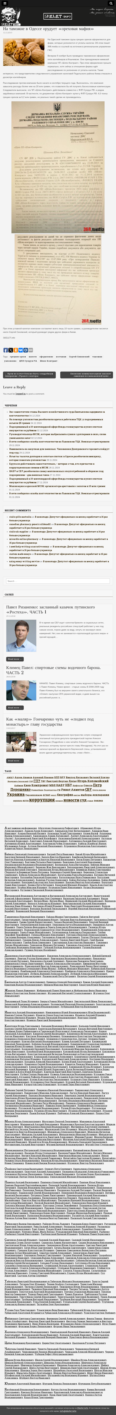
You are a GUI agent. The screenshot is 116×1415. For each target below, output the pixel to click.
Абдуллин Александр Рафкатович (58, 828)
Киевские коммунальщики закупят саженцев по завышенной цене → (90, 374)
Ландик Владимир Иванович (45, 1095)
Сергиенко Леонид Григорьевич (42, 1255)
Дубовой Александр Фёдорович (88, 973)
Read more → (15, 659)
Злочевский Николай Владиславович (73, 1004)
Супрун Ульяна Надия (76, 1270)
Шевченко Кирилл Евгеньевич (38, 1365)
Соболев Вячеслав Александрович (95, 1260)
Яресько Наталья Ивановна (37, 1392)
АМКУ (10, 777)
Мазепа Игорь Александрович (23, 1121)
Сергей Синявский (79, 356)
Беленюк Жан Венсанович (51, 867)
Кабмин (18, 785)
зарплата (17, 800)
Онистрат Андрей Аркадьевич (42, 1171)
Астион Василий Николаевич (45, 846)
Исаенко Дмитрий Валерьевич (44, 1020)
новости (71, 799)
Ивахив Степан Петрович (20, 1015)
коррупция (42, 800)
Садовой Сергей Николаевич (88, 1239)
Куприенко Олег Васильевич (47, 1082)
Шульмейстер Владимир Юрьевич (68, 1375)
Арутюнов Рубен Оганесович (60, 843)
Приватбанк (37, 790)
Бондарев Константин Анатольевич (43, 882)
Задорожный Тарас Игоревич (22, 1001)
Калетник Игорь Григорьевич (22, 1026)
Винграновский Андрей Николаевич (84, 903)
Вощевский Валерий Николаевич (35, 911)
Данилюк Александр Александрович (69, 955)
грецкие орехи (18, 356)
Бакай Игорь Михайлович (90, 854)
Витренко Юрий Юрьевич (48, 906)
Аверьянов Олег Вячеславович (72, 830)
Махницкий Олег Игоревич (61, 1129)
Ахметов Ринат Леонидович (21, 848)
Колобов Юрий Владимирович (44, 1051)
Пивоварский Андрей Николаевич (86, 1195)
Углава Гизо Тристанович (20, 1310)
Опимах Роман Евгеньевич (59, 1174)
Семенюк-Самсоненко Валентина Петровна (81, 1250)
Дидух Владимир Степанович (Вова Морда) (30, 968)
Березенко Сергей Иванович (66, 872)
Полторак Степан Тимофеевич (60, 1205)
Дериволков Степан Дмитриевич (24, 963)
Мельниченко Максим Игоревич (78, 1134)
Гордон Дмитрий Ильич (74, 939)
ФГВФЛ (46, 795)
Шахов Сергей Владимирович (52, 1360)
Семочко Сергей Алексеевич (55, 1252)
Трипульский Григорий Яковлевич (78, 1296)
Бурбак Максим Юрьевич (32, 887)
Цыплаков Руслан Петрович (89, 1343)
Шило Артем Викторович (44, 1367)
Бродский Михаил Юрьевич (71, 884)
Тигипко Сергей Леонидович (41, 1286)
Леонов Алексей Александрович (63, 1098)
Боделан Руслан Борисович (52, 879)
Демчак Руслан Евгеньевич (33, 958)
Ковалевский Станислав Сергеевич (90, 1044)
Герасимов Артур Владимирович (72, 924)
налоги (33, 356)
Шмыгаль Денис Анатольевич (34, 1372)
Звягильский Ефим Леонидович (93, 1001)
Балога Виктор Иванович (56, 857)
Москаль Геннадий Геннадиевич (87, 1142)
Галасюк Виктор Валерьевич (76, 919)
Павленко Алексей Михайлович (59, 1182)
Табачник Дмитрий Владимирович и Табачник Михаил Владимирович (48, 1281)
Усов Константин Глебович (99, 1312)
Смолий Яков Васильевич (59, 1260)
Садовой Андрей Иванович (54, 1239)
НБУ (68, 785)
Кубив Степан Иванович (34, 1074)
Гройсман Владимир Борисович (23, 947)
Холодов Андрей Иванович (75, 1334)
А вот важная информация (21, 828)
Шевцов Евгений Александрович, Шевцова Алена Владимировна (42, 1362)
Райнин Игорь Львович (56, 1223)
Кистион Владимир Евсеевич (43, 1036)
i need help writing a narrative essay (29, 546)
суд (83, 800)
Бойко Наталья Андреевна (84, 879)
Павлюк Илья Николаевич (94, 1182)
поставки (61, 356)
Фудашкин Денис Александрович (81, 1323)
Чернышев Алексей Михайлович (84, 1351)
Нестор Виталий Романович (45, 1158)
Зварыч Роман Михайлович (56, 1001)
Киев (27, 785)
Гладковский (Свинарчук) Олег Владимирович (52, 929)
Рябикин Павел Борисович (94, 1234)
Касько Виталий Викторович (95, 1028)
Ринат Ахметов (72, 789)
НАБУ (60, 785)
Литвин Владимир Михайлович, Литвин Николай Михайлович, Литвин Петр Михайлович (56, 1102)
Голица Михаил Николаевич (48, 934)
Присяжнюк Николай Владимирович (44, 1210)
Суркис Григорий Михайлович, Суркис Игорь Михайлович (64, 1273)
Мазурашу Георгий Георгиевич (60, 1121)
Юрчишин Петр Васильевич (94, 1383)
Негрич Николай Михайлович (39, 1155)
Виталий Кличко (99, 777)
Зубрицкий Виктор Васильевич (79, 1006)
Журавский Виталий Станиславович (70, 993)
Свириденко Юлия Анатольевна (66, 1245)
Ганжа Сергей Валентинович (36, 922)
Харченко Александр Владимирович (27, 1332)
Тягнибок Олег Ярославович (53, 1304)
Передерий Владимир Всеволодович (82, 1192)
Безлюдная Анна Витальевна (72, 864)
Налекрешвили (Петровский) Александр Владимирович (38, 1150)
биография (65, 794)
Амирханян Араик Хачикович (51, 835)
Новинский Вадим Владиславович (45, 1163)
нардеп (59, 800)
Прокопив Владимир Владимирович (49, 1215)
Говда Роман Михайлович (35, 932)
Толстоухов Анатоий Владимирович (41, 1291)
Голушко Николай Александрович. (87, 934)
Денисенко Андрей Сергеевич (47, 961)
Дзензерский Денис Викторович (89, 966)
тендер (98, 800)
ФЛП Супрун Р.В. (28, 361)
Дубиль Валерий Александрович (49, 973)
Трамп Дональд (74, 1294)
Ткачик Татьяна (78, 1289)
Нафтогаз (78, 785)
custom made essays (20, 554)
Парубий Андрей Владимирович (75, 1187)
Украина (16, 794)
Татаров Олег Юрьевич (32, 1284)
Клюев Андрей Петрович (76, 1041)
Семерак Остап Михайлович (21, 1252)
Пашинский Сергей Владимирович (39, 1192)
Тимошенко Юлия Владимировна (79, 1286)
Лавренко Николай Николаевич (55, 1090)
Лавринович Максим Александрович (46, 1092)
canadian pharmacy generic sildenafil (30, 524)
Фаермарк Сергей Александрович (66, 1318)
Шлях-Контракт (48, 361)
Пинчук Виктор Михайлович (39, 1200)
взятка (77, 795)
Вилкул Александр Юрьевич (44, 903)
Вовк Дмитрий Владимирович (82, 906)
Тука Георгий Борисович (47, 1301)
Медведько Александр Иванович (66, 1131)
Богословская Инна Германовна (77, 877)
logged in (21, 393)
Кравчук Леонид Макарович (82, 1064)
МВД (52, 785)
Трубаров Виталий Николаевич (40, 1299)
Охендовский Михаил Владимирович (72, 1176)
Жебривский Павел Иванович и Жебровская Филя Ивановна (72, 990)
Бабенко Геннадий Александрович (25, 854)
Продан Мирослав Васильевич (84, 1213)
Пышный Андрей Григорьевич (88, 1218)
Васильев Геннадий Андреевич (81, 898)
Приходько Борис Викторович (47, 1213)
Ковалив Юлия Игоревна (19, 1046)
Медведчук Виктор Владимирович (25, 1131)
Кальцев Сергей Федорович (94, 1026)
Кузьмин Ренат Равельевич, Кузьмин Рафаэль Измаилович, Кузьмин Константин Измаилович (58, 1075)
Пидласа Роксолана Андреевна (23, 1197)
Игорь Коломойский (93, 781)
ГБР (31, 781)
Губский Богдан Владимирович (62, 947)
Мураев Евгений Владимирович (65, 1144)
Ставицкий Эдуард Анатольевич (64, 1265)
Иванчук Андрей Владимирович (24, 1012)
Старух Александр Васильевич (37, 1268)
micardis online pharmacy (23, 539)
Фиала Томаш (94, 1318)
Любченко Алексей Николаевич (75, 1113)
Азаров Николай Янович (32, 833)
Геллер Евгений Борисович (35, 924)
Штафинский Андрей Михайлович (25, 1375)
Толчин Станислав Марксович (82, 1291)
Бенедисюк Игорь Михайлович (56, 869)
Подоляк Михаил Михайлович (23, 1205)
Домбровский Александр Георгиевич (42, 971)
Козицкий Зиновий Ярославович (41, 1049)
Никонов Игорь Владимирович (59, 1160)
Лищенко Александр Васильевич (85, 1103)
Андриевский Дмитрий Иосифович (35, 838)
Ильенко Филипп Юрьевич (20, 1017)
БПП (57, 777)
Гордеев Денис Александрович (40, 939)
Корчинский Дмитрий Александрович (65, 1059)
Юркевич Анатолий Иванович (23, 1383)
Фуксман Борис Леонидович (35, 1326)
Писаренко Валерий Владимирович (79, 1200)
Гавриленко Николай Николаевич (25, 916)
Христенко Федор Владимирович (88, 1337)
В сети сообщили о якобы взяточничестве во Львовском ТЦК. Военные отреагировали (59, 441)
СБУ (88, 789)
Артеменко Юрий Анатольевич (23, 843)
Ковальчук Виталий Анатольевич (54, 1046)
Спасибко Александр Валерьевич (24, 1265)
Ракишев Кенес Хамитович (87, 1223)
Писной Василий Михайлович (52, 1202)
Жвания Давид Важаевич (20, 990)
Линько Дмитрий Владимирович (37, 1100)
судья (90, 800)
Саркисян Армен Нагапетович (59, 1242)
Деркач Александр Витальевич (63, 963)
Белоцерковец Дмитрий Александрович (91, 867)
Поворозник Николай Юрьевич (90, 1202)
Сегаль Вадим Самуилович (70, 1247)
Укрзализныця (33, 795)
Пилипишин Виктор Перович (59, 1197)
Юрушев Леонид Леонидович (59, 1383)
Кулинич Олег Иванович (85, 1079)
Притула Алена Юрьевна (81, 1210)
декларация (100, 794)
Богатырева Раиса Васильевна (75, 874)
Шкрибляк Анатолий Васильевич (73, 1370)
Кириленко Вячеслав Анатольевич (87, 1033)
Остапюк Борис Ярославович (93, 1174)
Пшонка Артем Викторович (21, 1218)
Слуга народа (99, 790)
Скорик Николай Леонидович (80, 1255)
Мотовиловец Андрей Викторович (25, 1144)
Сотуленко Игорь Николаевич (92, 1263)
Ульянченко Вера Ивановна (53, 1310)
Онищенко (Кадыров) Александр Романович (88, 1171)
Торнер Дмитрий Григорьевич (46, 1294)
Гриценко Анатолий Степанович (85, 945)
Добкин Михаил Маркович (74, 968)
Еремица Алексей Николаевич (64, 982)
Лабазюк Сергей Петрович (20, 1090)
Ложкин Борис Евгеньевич (60, 1105)
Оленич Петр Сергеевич (58, 1168)
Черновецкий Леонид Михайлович (43, 1351)
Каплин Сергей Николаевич (21, 1028)
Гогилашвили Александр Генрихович (74, 932)
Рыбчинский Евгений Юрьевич (59, 1234)
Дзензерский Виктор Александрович (46, 966)
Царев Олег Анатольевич (56, 1343)
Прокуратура (50, 790)
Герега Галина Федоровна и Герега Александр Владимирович (51, 927)
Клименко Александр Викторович (25, 1038)
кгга (26, 800)
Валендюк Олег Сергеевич (47, 898)
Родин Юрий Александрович (63, 1229)
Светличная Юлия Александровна (25, 1245)
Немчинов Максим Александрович (79, 1155)
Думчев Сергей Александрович (23, 976)
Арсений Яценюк (43, 777)
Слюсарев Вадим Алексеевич (47, 1257)
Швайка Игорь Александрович (88, 1360)
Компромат (40, 785)
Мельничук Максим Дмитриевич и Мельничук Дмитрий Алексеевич (59, 1135)
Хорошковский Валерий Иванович (47, 1337)
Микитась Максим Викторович (43, 1139)
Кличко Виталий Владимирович (41, 1041)
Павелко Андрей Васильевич (22, 1182)
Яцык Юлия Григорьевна (38, 1397)
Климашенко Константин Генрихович (84, 1036)
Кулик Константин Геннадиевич (49, 1079)
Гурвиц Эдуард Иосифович (40, 950)
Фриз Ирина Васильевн (45, 1323)
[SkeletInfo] (58, 16)
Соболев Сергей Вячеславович (22, 1263)
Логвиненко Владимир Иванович (24, 1105)
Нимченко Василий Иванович (96, 1160)
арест (53, 795)
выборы (86, 794)
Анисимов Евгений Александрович (79, 838)
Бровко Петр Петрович (41, 884)
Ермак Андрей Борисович (98, 982)
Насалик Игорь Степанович (40, 1153)
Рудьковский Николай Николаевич (77, 1231)
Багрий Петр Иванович (60, 854)
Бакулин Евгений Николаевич (22, 857)
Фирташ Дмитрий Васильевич (47, 1321)
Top (108, 1407)
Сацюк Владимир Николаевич (96, 1242)
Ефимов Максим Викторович (61, 984)
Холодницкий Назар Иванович (40, 1334)
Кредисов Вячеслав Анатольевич (48, 1066)
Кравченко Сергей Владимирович (44, 1064)
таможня (97, 356)
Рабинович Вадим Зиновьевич (23, 1223)
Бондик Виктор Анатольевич (83, 882)
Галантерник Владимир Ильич (40, 919)
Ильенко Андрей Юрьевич (90, 1015)
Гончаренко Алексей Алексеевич (61, 937)
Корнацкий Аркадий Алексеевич (53, 1056)
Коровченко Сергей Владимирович (94, 1056)
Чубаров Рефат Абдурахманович (54, 1354)
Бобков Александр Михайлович (37, 874)
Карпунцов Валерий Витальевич (57, 1028)
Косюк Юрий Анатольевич (77, 1061)
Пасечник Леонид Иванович (39, 1190)
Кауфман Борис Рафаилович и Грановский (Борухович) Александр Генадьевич (51, 1031)
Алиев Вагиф (90, 833)
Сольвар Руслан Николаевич (57, 1263)
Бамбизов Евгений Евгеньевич (89, 857)
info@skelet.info (68, 1411)
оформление (46, 356)
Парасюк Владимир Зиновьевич (36, 1187)
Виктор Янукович (77, 777)
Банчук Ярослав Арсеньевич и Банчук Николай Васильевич (40, 859)
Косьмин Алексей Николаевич (42, 1061)
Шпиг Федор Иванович (100, 1372)
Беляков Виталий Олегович (21, 869)
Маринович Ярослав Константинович (82, 1124)
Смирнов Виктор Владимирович (24, 1260)
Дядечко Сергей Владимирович (95, 976)
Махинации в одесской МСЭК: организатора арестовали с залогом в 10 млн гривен (57, 486)
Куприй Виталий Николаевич (83, 1082)
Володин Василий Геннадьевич (48, 908)
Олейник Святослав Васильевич (24, 1168)
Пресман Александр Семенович (62, 1208)
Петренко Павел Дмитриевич (48, 1195)
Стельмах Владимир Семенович (77, 1268)
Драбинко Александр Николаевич (85, 971)
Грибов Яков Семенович (37, 942)
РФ (59, 789)
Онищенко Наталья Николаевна (23, 1174)
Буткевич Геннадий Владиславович (41, 890)
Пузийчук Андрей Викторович (90, 1215)
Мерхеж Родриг (84, 1137)
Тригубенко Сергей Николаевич (37, 1296)
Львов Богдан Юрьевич (42, 1113)
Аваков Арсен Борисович (39, 830)
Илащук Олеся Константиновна (55, 1015)
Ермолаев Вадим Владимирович (24, 984)
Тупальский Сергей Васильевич (81, 1301)
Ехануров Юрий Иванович (94, 984)
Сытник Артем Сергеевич (32, 1275)
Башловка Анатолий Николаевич (82, 862)
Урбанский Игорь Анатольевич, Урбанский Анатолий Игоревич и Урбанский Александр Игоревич (56, 1311)
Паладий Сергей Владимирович (67, 1185)
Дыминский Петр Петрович (59, 976)
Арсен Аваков (23, 777)
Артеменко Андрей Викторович (87, 841)
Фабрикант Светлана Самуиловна (25, 1318)
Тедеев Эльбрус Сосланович (63, 1284)
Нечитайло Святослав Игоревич (82, 1158)
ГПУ (37, 781)
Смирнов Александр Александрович (87, 1257)
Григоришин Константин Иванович (73, 942)
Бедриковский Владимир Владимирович (29, 864)
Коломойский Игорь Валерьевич (82, 1051)
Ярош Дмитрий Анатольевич (66, 1394)
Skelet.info (82, 1408)
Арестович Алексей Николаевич (49, 841)
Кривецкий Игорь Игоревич (85, 1066)
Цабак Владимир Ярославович (23, 1343)
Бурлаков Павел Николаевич (65, 887)
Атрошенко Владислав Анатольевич (85, 846)
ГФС (43, 781)
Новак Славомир (14, 1163)
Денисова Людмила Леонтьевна (84, 961)
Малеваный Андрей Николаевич (39, 1124)
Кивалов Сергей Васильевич (49, 1033)
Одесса (88, 785)
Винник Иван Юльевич (18, 906)
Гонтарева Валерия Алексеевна (22, 937)
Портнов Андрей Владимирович (24, 1208)
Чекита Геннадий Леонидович (56, 1348)
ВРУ (62, 777)
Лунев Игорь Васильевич (75, 1108)
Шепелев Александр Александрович (78, 1365)
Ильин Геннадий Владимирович (56, 1017)
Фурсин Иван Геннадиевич (69, 1326)
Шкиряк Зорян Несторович (36, 1370)
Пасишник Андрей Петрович (74, 1190)
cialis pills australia (20, 516)
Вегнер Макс (41, 900)
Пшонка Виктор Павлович (53, 1218)
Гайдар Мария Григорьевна (62, 916)
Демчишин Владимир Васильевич (71, 958)
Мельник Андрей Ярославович (40, 1134)
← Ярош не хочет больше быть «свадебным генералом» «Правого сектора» (29, 374)
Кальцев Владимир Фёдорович (59, 1026)
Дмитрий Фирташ (57, 781)
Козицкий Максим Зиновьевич (80, 1049)
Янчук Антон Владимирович (68, 1389)
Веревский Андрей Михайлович (84, 900)
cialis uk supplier (18, 531)
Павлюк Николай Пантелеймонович (26, 1185)
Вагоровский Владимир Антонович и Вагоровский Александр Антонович (48, 895)
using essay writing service (24, 561)
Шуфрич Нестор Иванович (34, 1377)
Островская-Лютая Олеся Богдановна (27, 1176)
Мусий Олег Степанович (99, 1144)
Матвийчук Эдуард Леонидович (24, 1129)
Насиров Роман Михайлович (75, 1153)
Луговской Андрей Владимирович (39, 1108)
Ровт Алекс (38, 1229)
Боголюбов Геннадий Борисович (39, 877)
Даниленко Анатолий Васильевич (25, 955)
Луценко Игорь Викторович (50, 1110)
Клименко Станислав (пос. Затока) (66, 1038)
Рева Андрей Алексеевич (48, 1226)
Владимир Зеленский (18, 781)
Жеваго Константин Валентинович (25, 993)
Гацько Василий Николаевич (71, 922)
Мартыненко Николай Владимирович (47, 1126)
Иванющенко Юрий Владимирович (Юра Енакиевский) (78, 1012)
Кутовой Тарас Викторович (74, 1084)
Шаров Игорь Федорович (19, 1360)
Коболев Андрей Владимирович (50, 1044)
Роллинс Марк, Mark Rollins (38, 1231)
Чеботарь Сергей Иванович (20, 1348)
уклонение (10, 361)
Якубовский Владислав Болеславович (27, 1389)
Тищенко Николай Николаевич (49, 1289)
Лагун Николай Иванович (84, 1092)
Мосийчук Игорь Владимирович (47, 1142)
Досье (73, 781)
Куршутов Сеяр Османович (40, 1084)
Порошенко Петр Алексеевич (96, 1205)
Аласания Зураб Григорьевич (64, 833)
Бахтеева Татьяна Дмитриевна (43, 862)
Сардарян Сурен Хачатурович (22, 1242)
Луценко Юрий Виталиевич (84, 1110)
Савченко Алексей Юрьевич (21, 1239)
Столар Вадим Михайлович (45, 1270)
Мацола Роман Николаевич (94, 1129)
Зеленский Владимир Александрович (27, 1004)
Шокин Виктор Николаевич (69, 1372)
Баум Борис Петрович (89, 859)
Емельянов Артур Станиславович (25, 982)
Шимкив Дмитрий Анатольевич (79, 1367)
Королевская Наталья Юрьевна (23, 1059)
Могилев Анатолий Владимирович (84, 1139)
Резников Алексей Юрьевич (80, 1226)
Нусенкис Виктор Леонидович (86, 1163)
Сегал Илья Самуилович (38, 1247)
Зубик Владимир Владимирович (39, 1006)
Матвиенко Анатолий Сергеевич (90, 1126)
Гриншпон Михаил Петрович (47, 945)
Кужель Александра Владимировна (71, 1074)
